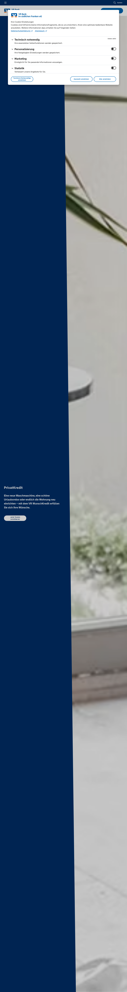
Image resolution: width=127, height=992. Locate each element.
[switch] (113, 48)
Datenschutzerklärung (21, 31)
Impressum (40, 31)
